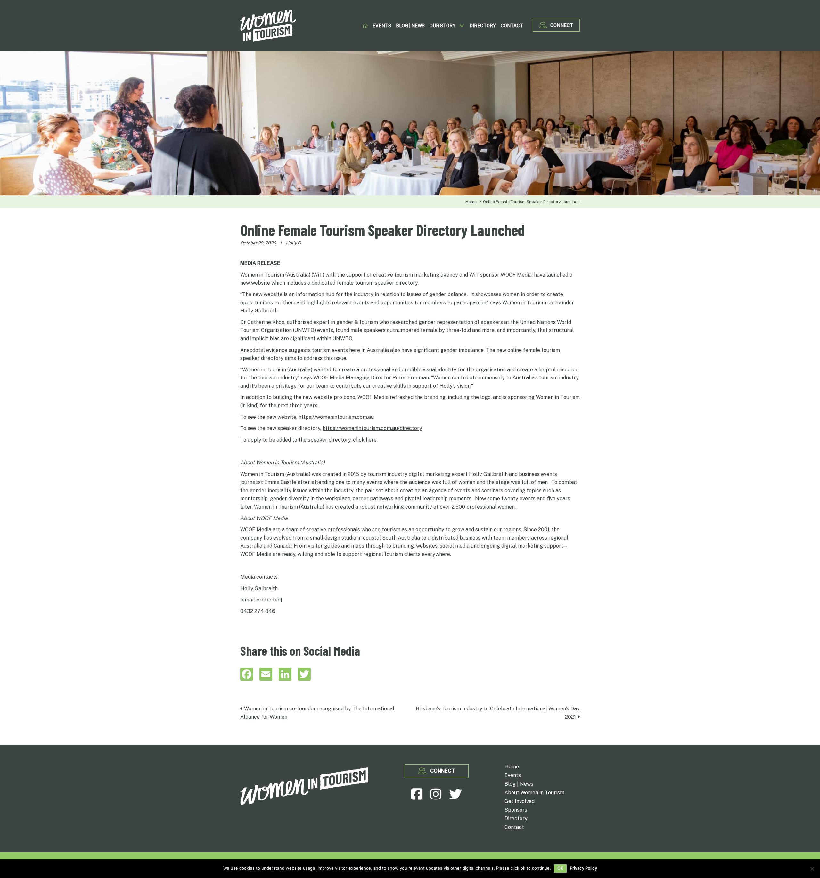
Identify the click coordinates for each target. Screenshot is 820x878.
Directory (516, 819)
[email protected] (261, 600)
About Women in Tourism (534, 793)
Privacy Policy (583, 868)
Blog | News (518, 784)
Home (511, 767)
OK (560, 868)
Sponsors (515, 810)
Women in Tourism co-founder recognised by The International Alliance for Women (317, 713)
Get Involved (519, 801)
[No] (812, 869)
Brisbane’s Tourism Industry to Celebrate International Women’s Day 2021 (498, 713)
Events (512, 775)
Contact (514, 827)
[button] (461, 25)
